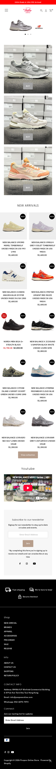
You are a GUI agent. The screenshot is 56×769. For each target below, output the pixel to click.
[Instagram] (26, 564)
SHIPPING (9, 671)
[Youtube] (34, 564)
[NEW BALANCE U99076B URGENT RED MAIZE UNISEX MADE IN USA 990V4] (42, 275)
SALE (6, 644)
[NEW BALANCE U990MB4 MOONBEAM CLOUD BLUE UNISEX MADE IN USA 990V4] (42, 371)
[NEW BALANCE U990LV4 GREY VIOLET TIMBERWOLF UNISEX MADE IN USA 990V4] (42, 226)
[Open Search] (41, 10)
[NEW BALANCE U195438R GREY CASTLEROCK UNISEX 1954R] (42, 421)
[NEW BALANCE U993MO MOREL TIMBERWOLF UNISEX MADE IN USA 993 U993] (13, 226)
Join (28, 543)
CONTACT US (10, 667)
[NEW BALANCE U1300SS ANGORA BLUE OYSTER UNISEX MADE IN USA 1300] (13, 275)
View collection (28, 455)
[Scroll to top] (50, 761)
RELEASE (8, 648)
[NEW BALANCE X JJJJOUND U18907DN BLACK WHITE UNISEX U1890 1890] (42, 325)
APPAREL (8, 631)
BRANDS (8, 627)
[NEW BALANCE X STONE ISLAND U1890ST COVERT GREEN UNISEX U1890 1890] (13, 371)
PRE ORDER (9, 640)
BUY (28, 86)
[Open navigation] (6, 10)
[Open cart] (50, 10)
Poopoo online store (29, 760)
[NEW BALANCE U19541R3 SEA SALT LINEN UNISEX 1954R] (13, 421)
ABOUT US (8, 663)
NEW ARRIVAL (10, 623)
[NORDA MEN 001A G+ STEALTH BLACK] (13, 325)
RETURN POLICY (11, 675)
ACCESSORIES (10, 635)
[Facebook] (20, 564)
